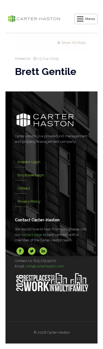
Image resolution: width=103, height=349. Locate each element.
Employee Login (31, 175)
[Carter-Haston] (34, 19)
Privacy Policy (29, 201)
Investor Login (29, 162)
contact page (31, 235)
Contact (24, 188)
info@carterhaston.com (45, 266)
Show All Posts (73, 43)
